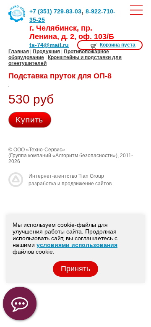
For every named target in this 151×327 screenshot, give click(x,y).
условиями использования (76, 244)
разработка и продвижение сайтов (70, 184)
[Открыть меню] (136, 10)
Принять (75, 269)
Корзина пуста (117, 45)
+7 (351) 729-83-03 (55, 11)
